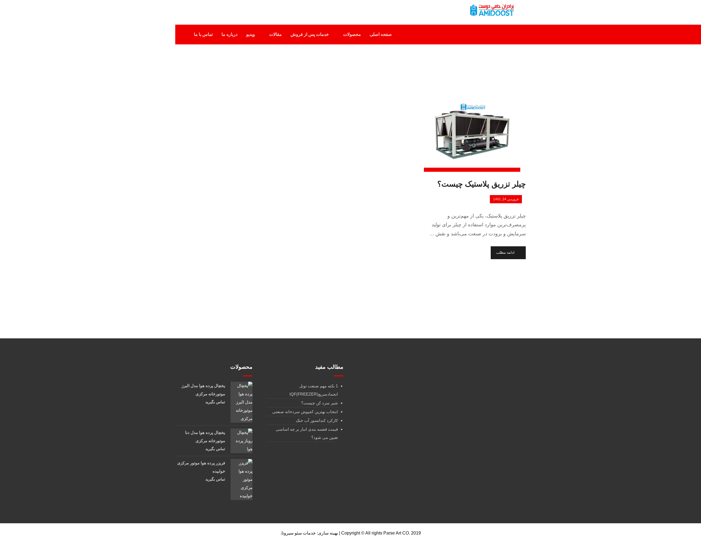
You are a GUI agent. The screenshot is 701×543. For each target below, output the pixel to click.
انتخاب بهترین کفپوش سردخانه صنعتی (305, 411)
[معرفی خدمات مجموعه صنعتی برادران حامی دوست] (491, 10)
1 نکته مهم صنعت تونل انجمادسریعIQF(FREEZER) (313, 390)
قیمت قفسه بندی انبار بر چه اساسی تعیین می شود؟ (307, 433)
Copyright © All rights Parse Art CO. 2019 (381, 533)
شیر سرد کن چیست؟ (319, 403)
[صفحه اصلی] (380, 70)
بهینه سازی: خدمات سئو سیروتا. (309, 533)
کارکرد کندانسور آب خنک (317, 420)
